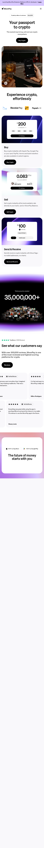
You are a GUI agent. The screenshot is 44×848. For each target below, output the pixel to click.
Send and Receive (12, 262)
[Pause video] (5, 83)
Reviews (7, 365)
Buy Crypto (22, 40)
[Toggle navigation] (40, 8)
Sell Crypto (10, 212)
